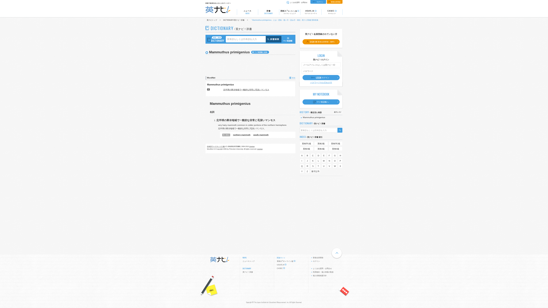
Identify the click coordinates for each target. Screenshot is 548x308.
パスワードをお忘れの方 (321, 82)
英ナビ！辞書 (248, 272)
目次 (293, 78)
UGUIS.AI (280, 265)
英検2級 (321, 143)
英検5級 (335, 149)
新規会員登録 (336, 2)
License (252, 146)
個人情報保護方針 (320, 276)
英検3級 (306, 149)
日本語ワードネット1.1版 (216, 146)
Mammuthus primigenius (220, 84)
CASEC (280, 268)
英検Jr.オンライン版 (285, 261)
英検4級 (321, 149)
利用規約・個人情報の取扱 (323, 272)
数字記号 (316, 171)
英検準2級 (335, 143)
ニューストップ (249, 261)
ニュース (247, 12)
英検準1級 (306, 143)
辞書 (268, 12)
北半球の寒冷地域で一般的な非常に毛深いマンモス (246, 90)
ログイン (320, 2)
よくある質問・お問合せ (298, 2)
